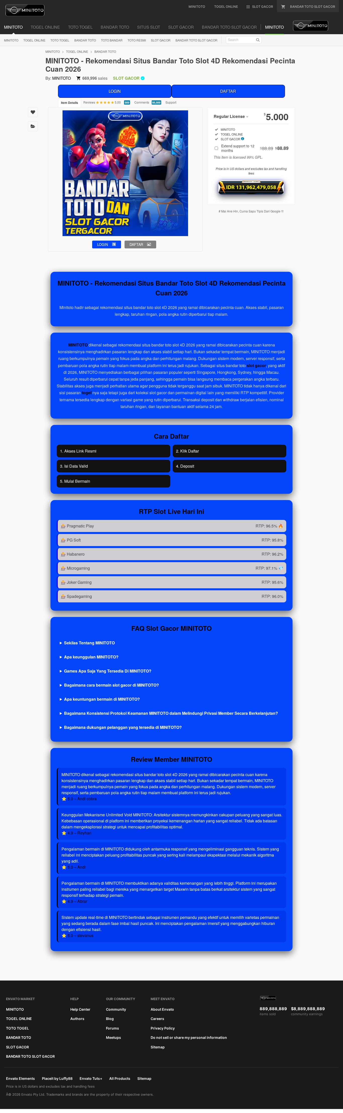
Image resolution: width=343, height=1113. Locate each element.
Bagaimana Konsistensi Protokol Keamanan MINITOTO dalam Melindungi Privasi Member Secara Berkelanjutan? (171, 713)
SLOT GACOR (160, 40)
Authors (77, 1018)
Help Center (80, 1009)
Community (116, 1009)
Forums (112, 1028)
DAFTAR (228, 91)
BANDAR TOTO (85, 40)
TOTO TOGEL (59, 40)
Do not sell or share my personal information (189, 1037)
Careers (157, 1018)
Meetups (113, 1037)
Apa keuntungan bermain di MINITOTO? (102, 699)
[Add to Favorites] (33, 112)
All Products (119, 1078)
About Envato (162, 1009)
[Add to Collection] (33, 126)
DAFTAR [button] (136, 244)
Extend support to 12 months (255, 148)
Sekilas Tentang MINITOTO (89, 643)
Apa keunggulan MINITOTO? (91, 657)
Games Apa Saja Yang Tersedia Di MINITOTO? (107, 671)
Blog (110, 1018)
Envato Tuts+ (91, 1078)
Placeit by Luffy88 (57, 1078)
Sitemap (158, 1047)
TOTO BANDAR (112, 40)
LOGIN (115, 91)
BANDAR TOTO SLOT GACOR (196, 40)
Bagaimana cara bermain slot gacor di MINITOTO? (111, 685)
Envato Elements (20, 1078)
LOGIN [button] (102, 244)
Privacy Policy (163, 1028)
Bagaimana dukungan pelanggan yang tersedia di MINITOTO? (123, 727)
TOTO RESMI (137, 40)
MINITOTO (11, 40)
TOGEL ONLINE (34, 40)
